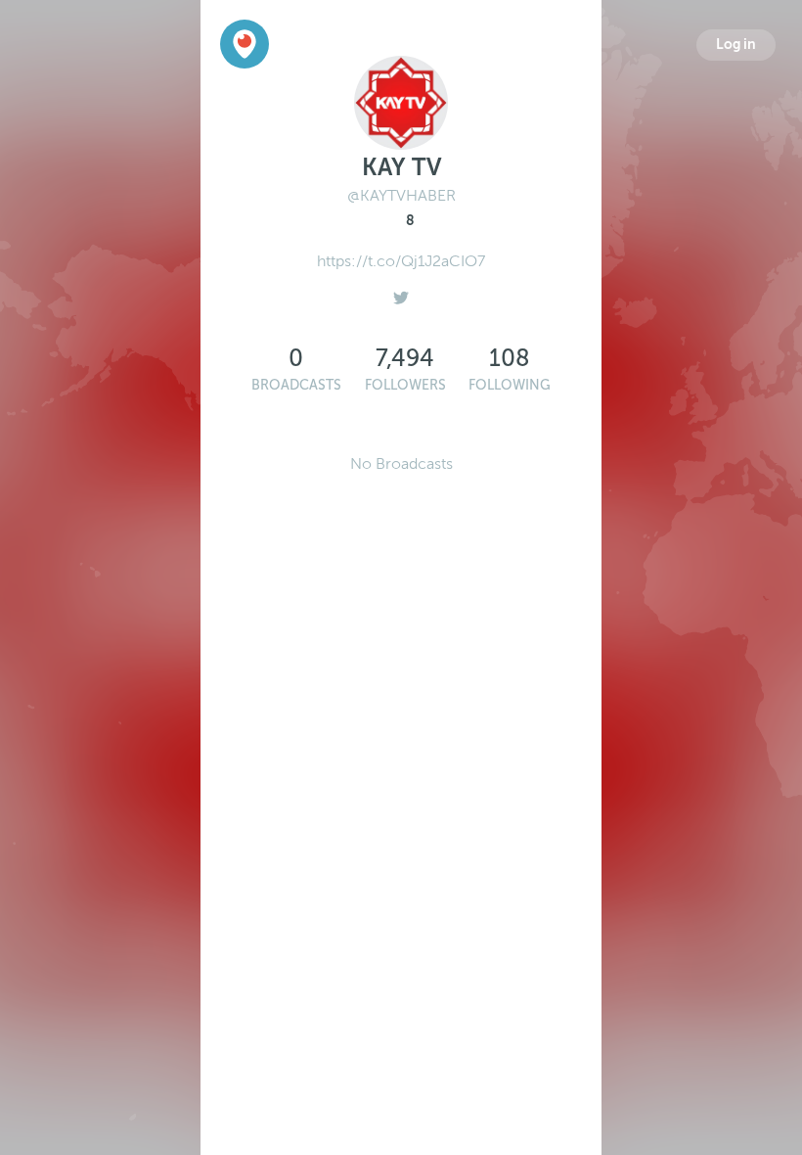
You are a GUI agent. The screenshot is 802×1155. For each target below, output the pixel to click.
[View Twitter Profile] (401, 292)
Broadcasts (296, 385)
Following (509, 385)
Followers (405, 385)
